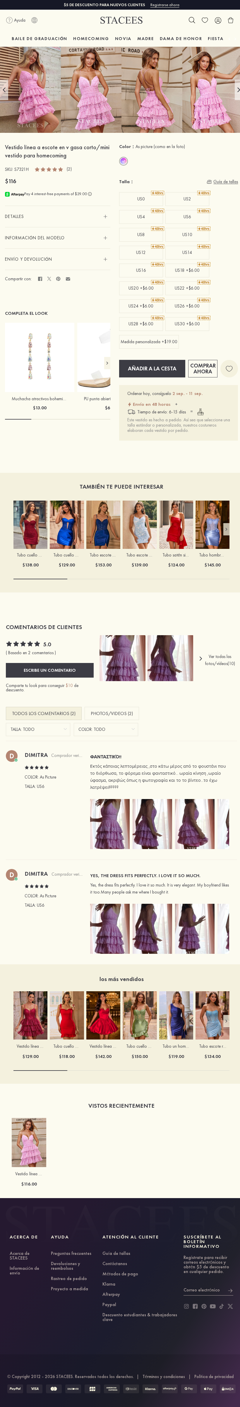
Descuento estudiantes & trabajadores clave (139, 1317)
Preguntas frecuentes (71, 1253)
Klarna (108, 1284)
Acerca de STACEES (20, 1256)
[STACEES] (121, 20)
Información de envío (24, 1271)
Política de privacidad (214, 1376)
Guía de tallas (116, 1253)
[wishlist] (204, 20)
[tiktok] (221, 1306)
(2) (69, 169)
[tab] (57, 216)
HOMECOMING (91, 39)
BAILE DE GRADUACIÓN (39, 39)
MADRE (145, 39)
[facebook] (195, 1306)
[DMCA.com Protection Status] (227, 1388)
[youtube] (213, 1306)
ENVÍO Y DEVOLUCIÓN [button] (28, 259)
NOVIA (123, 39)
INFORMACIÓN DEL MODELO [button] (35, 238)
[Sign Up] (230, 1290)
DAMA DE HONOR (181, 39)
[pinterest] (204, 1306)
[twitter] (230, 1306)
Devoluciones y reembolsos (65, 1266)
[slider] (49, 169)
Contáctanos (114, 1264)
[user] (217, 20)
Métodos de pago (120, 1274)
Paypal (109, 1305)
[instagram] (186, 1306)
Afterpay (111, 1294)
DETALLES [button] (14, 216)
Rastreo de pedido (69, 1278)
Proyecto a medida (69, 1289)
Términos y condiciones (164, 1376)
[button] (4, 90)
